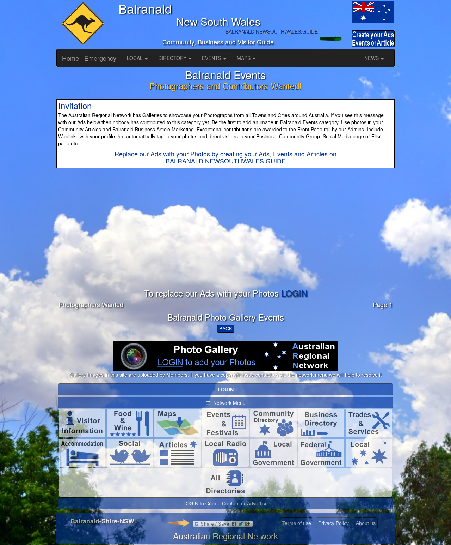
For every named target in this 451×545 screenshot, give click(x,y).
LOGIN (294, 293)
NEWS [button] (372, 57)
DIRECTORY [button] (173, 57)
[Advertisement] (225, 239)
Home (70, 57)
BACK (225, 328)
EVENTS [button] (212, 57)
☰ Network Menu (226, 402)
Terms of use (296, 523)
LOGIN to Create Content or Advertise (225, 503)
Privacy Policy (333, 523)
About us (366, 523)
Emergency (100, 57)
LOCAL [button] (135, 57)
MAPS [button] (244, 57)
